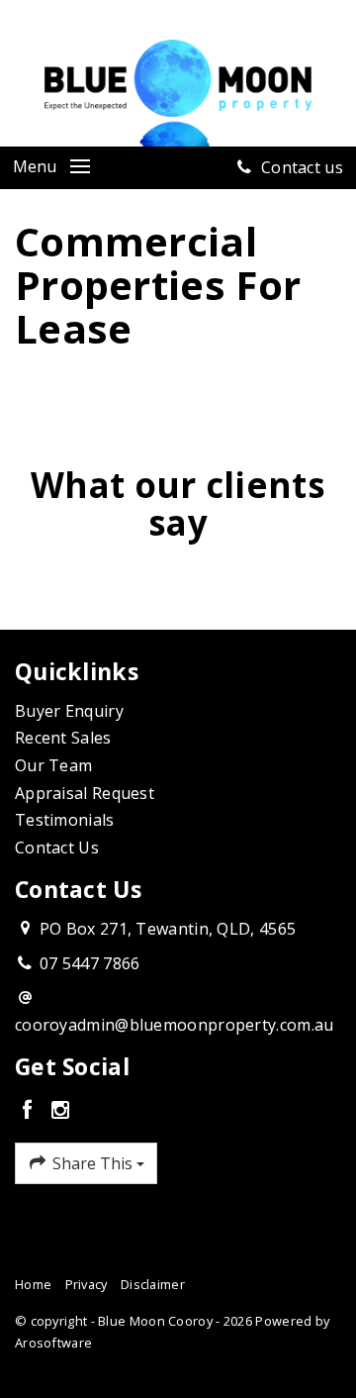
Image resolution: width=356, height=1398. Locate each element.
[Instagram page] (59, 1111)
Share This (92, 1163)
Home (33, 1284)
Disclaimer (153, 1284)
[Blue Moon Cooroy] (178, 91)
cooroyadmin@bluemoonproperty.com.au (174, 1025)
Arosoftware (53, 1342)
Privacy (86, 1284)
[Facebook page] (30, 1111)
